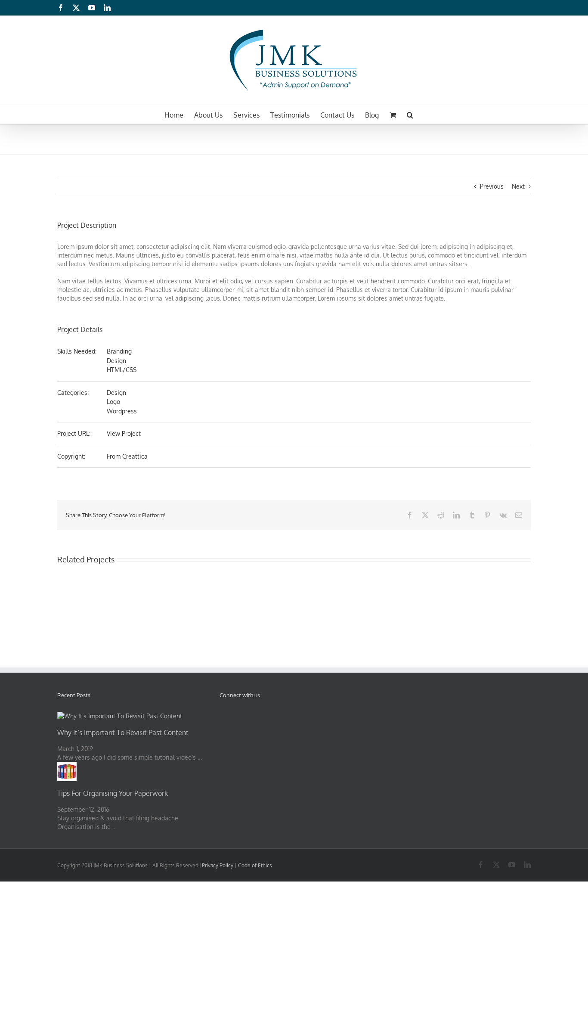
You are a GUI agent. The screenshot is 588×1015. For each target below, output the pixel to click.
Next (518, 186)
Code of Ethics (255, 865)
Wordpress (122, 411)
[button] (410, 114)
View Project (124, 433)
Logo (113, 401)
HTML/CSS (121, 369)
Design (116, 360)
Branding (119, 351)
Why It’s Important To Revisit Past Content (123, 732)
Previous (492, 186)
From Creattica (127, 456)
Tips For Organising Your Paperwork (112, 793)
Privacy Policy (218, 865)
